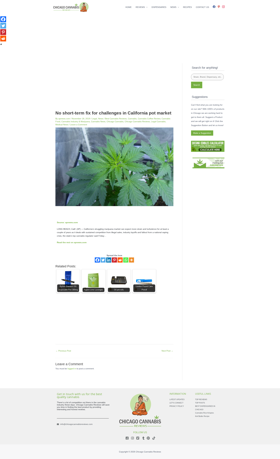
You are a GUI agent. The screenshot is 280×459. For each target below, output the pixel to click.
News (100, 118)
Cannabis (132, 118)
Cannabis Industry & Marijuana (75, 121)
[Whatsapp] (125, 260)
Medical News (61, 124)
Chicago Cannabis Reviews (137, 121)
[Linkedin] (108, 260)
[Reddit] (120, 260)
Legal (94, 118)
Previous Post (63, 351)
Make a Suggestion (202, 133)
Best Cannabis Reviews (116, 118)
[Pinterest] (114, 260)
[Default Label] (218, 6)
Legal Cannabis (158, 121)
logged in (72, 368)
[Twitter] (103, 260)
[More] (131, 260)
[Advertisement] (140, 34)
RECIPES (187, 7)
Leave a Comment (78, 124)
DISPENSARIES (159, 7)
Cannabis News (98, 121)
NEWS (173, 7)
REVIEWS (140, 7)
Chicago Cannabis (115, 121)
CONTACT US (202, 7)
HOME (128, 7)
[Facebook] (214, 6)
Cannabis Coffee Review (149, 118)
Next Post (167, 351)
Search (196, 85)
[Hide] (1, 44)
